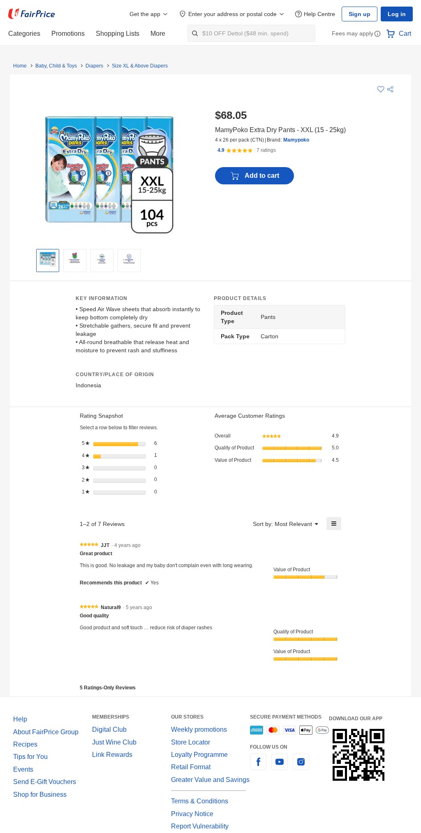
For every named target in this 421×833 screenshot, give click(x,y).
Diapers (94, 65)
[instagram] (301, 766)
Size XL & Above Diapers (140, 65)
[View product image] (48, 258)
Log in (397, 14)
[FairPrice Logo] (31, 14)
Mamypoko (296, 140)
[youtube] (279, 766)
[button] (377, 34)
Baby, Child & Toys (56, 65)
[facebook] (258, 766)
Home (20, 65)
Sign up (359, 14)
